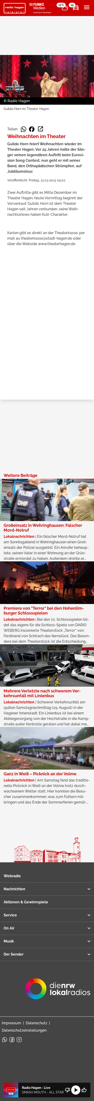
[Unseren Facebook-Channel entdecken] (12, 1039)
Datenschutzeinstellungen (24, 1030)
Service (10, 915)
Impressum (11, 1023)
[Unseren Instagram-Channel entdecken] (19, 1039)
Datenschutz (36, 1023)
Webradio (12, 876)
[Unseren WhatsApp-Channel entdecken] (4, 1039)
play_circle (75, 1090)
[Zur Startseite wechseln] (15, 8)
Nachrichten (14, 889)
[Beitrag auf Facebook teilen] (31, 129)
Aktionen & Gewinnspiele (26, 902)
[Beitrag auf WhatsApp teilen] (23, 129)
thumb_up (84, 1090)
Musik (9, 941)
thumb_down (67, 1090)
